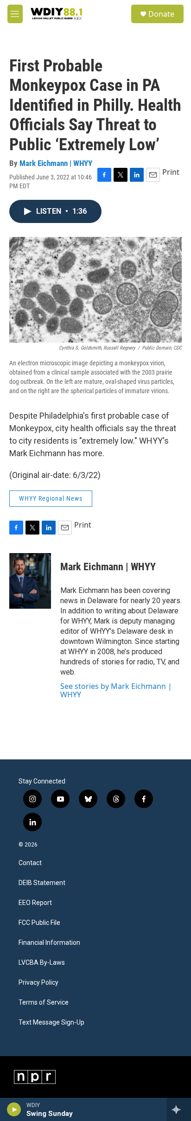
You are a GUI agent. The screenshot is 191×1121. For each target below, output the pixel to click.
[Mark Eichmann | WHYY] (30, 581)
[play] (14, 1109)
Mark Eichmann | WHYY (55, 163)
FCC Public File (39, 922)
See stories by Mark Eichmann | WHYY (116, 690)
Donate (161, 14)
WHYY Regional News (51, 498)
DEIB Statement (42, 882)
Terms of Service (44, 1002)
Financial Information (49, 942)
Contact (30, 863)
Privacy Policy (38, 982)
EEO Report (35, 902)
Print (170, 172)
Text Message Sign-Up (51, 1022)
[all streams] (178, 1109)
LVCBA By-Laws (42, 962)
